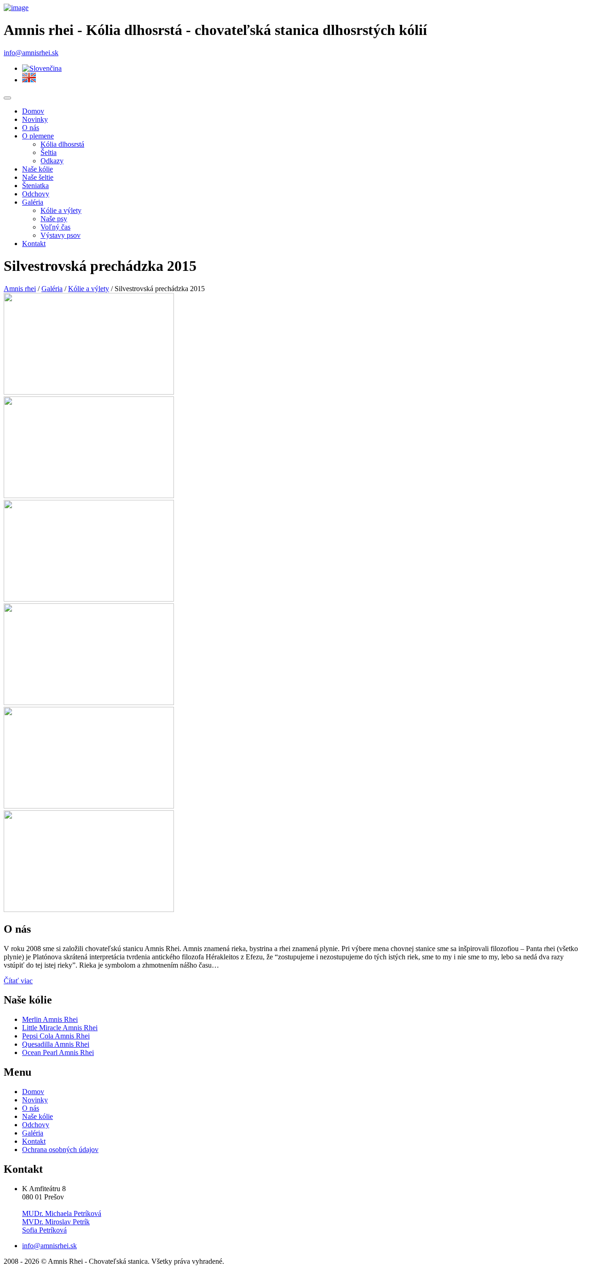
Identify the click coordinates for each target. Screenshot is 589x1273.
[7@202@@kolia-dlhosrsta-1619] (89, 495)
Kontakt (34, 243)
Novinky (35, 119)
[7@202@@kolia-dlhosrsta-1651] (89, 909)
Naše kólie (37, 169)
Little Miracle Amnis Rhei (60, 1028)
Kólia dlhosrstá (62, 144)
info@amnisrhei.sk (31, 53)
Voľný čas (55, 227)
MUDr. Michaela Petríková (61, 1213)
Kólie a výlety (60, 210)
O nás (30, 128)
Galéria (32, 202)
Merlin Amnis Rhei (50, 1019)
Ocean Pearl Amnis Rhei (58, 1052)
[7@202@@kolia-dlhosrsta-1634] (89, 599)
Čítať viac (18, 981)
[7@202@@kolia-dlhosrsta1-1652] (89, 392)
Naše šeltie (37, 177)
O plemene (38, 136)
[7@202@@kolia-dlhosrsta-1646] (89, 806)
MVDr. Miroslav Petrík (56, 1222)
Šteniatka (35, 185)
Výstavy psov (60, 235)
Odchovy (35, 194)
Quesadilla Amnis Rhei (55, 1044)
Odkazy (52, 161)
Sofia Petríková (44, 1230)
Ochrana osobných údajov (60, 1149)
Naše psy (53, 219)
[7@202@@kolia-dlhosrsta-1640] (89, 702)
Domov (33, 111)
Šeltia (48, 152)
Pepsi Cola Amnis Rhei (56, 1036)
